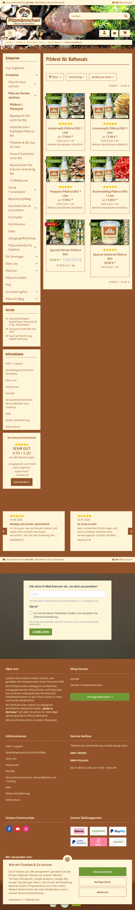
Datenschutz (32, 899)
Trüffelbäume (19, 180)
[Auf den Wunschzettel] (79, 225)
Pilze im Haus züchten (17, 84)
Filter (55, 77)
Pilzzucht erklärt (16, 278)
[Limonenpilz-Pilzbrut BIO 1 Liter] (110, 106)
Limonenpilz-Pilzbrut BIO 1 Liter (110, 130)
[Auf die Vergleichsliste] (69, 225)
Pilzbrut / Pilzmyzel (16, 107)
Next (131, 531)
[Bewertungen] (66, 123)
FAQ (8, 285)
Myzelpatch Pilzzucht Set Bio (20, 118)
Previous (3, 531)
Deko (11, 231)
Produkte (12, 75)
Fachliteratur (16, 224)
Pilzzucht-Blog (15, 299)
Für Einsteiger (15, 257)
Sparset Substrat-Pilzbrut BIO (110, 257)
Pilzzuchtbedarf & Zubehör (20, 247)
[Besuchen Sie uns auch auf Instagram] (26, 828)
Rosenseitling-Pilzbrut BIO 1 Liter (110, 194)
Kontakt (10, 393)
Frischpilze (15, 217)
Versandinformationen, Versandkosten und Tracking (19, 403)
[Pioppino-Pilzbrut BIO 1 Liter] (65, 169)
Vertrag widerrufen (99, 696)
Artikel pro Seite (101, 77)
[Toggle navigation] (10, 33)
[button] (104, 33)
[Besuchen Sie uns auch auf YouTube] (17, 828)
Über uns (12, 264)
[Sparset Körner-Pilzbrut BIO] (65, 232)
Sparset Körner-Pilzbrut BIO (65, 252)
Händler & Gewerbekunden (86, 685)
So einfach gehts (16, 292)
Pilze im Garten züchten (19, 95)
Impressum (15, 899)
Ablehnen (102, 892)
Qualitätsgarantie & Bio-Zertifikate (20, 371)
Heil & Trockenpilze (16, 190)
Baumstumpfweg (19, 199)
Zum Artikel (21, 482)
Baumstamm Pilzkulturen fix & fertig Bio (22, 169)
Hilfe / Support (14, 363)
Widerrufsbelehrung (18, 420)
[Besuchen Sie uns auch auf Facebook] (9, 828)
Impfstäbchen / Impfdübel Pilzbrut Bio (22, 131)
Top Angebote (15, 68)
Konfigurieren (102, 881)
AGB (8, 413)
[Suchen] (126, 16)
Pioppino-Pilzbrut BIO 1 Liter (65, 194)
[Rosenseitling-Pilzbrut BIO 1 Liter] (110, 169)
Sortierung (75, 77)
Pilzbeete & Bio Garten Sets (23, 145)
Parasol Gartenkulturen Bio (22, 156)
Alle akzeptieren (102, 871)
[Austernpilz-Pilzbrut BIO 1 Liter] (65, 106)
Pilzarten (11, 271)
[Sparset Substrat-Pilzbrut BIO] (110, 232)
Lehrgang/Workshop (22, 238)
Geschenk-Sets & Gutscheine (19, 208)
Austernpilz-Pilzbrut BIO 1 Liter (65, 130)
